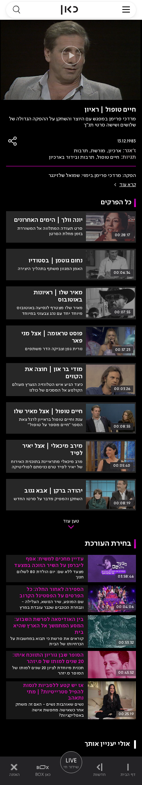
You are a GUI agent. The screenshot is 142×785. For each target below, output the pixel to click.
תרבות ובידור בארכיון (71, 157)
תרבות (81, 150)
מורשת (98, 150)
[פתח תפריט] (126, 10)
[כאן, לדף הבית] (69, 10)
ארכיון (114, 150)
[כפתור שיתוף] (13, 141)
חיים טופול (108, 157)
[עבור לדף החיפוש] (16, 9)
